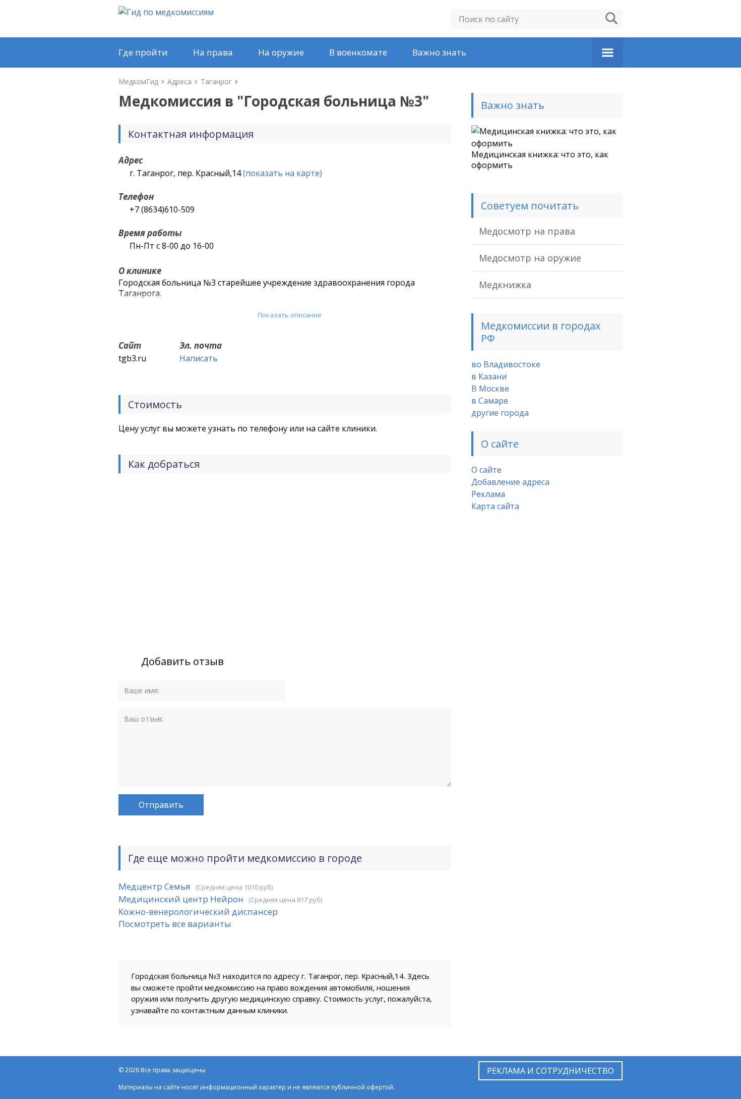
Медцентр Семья (154, 886)
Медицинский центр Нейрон (180, 899)
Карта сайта (495, 506)
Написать (198, 358)
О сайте (486, 469)
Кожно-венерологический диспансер (198, 911)
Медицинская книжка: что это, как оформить (539, 160)
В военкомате (358, 52)
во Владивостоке (505, 364)
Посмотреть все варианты (174, 923)
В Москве (490, 388)
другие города (500, 412)
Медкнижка (505, 285)
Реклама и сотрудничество (550, 1070)
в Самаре (489, 400)
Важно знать (439, 52)
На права (213, 52)
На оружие (281, 52)
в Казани (489, 376)
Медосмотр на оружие (530, 258)
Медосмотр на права (527, 231)
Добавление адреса (510, 481)
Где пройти (143, 52)
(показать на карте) (282, 173)
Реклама (488, 494)
